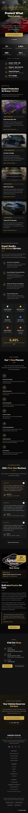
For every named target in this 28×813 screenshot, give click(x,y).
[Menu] (25, 2)
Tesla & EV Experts (14, 760)
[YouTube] (15, 746)
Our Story (14, 766)
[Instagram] (12, 746)
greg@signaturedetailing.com (14, 784)
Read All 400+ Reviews (13, 542)
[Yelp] (19, 746)
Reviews (14, 769)
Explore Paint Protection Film (9, 129)
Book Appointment (19, 666)
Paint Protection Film (14, 753)
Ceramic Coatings (14, 755)
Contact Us (14, 776)
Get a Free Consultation (13, 34)
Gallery (14, 771)
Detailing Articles (14, 773)
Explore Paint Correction (8, 196)
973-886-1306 (22, 810)
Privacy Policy (21, 799)
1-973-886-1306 (11, 661)
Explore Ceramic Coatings (9, 163)
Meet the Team (13, 627)
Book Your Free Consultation (13, 718)
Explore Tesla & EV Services (9, 230)
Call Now (15, 39)
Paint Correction (14, 758)
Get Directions (7, 666)
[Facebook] (9, 746)
